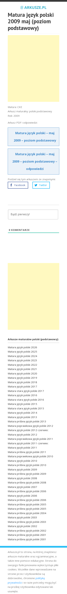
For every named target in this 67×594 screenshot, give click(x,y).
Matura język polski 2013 (22, 417)
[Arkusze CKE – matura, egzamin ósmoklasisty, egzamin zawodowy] (33, 7)
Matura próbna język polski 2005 (27, 504)
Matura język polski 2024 (22, 356)
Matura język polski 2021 (22, 369)
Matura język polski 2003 (22, 517)
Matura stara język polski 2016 (26, 399)
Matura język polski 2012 (22, 434)
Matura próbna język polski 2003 (27, 521)
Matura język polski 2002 (22, 526)
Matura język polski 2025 (22, 351)
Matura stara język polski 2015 (26, 408)
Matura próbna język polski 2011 (27, 452)
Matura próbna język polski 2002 (27, 530)
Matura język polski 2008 (22, 478)
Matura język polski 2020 (22, 373)
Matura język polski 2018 (22, 382)
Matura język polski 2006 (22, 495)
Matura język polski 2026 (22, 347)
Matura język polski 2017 (22, 386)
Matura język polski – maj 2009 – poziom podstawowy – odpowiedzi (34, 161)
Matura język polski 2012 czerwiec (28, 430)
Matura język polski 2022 (22, 364)
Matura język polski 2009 (22, 469)
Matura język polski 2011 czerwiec (28, 443)
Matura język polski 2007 (22, 487)
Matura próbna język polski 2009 (27, 473)
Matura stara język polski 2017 (26, 391)
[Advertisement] (33, 68)
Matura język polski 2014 (22, 412)
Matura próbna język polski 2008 (27, 482)
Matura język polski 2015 (22, 404)
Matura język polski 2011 (22, 447)
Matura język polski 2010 (22, 460)
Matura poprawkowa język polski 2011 (30, 438)
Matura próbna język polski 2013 (27, 421)
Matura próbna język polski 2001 (27, 534)
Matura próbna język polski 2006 (27, 491)
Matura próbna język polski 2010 (27, 465)
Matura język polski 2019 (22, 377)
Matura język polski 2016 (22, 395)
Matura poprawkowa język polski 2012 (30, 425)
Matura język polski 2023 (22, 360)
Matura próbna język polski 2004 (27, 513)
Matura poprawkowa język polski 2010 (30, 456)
